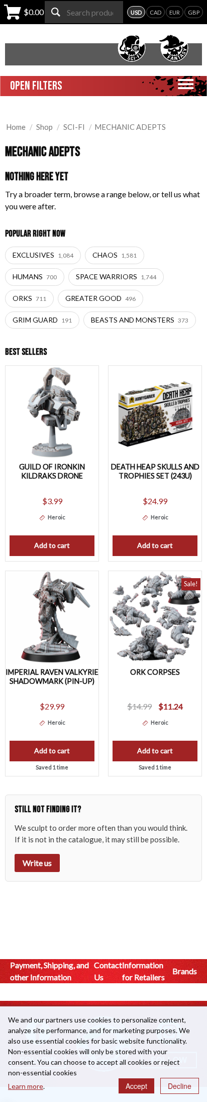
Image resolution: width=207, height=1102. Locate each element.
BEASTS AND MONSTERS (139, 320)
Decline (179, 1086)
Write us (37, 863)
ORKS (29, 298)
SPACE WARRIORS (116, 276)
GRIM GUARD (42, 320)
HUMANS (35, 276)
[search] (56, 12)
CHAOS (114, 255)
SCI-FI (74, 126)
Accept (136, 1086)
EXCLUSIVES (43, 255)
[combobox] (84, 12)
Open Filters (36, 85)
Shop (44, 126)
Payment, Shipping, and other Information (49, 971)
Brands (184, 971)
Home (16, 126)
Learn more (25, 1086)
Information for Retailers (143, 971)
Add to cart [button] (52, 545)
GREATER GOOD (100, 298)
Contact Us (108, 971)
